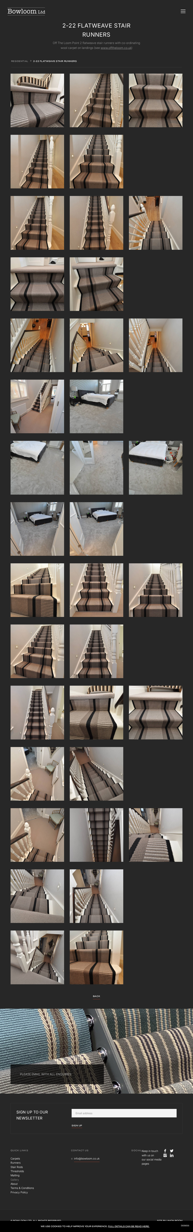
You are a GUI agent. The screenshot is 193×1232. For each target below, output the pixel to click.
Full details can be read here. (128, 1226)
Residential (19, 61)
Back (96, 996)
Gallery (15, 1180)
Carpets (15, 1158)
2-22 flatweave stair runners (55, 61)
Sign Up (77, 1125)
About (14, 1184)
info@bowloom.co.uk (87, 1158)
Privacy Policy (19, 1192)
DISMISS (185, 1226)
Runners (16, 1163)
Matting (15, 1175)
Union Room (174, 1220)
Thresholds (17, 1171)
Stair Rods (17, 1167)
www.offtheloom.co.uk (116, 47)
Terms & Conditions (22, 1188)
